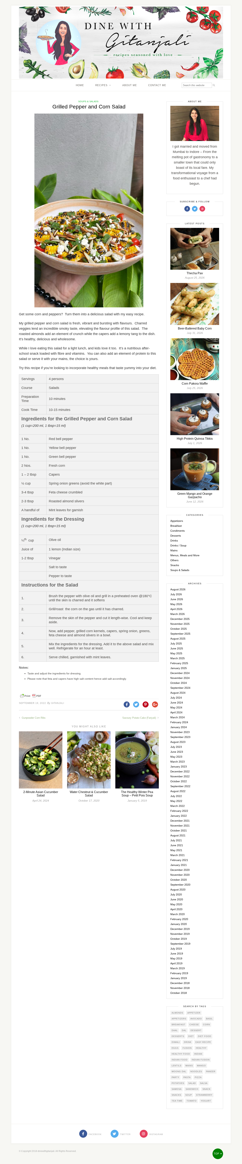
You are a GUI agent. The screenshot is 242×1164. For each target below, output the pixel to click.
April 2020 (176, 909)
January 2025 (178, 668)
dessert (196, 1030)
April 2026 (176, 609)
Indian (198, 1054)
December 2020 (180, 869)
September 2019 (180, 943)
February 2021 (179, 860)
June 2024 (176, 702)
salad (192, 1083)
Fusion (187, 1048)
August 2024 (177, 692)
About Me (129, 85)
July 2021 (176, 840)
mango (201, 1065)
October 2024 (178, 682)
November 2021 (180, 825)
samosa (177, 1089)
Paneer (210, 1071)
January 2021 (178, 864)
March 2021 (177, 855)
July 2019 (176, 948)
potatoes (178, 1083)
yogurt (206, 1101)
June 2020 (176, 899)
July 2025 (176, 643)
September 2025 (180, 633)
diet (191, 1036)
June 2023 (176, 751)
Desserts (175, 535)
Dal (184, 1030)
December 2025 (180, 618)
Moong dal (179, 1071)
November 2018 (180, 987)
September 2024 (180, 687)
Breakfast (176, 525)
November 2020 (180, 874)
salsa (203, 1083)
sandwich (192, 1089)
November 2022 (180, 776)
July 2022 (176, 796)
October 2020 (178, 879)
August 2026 (177, 589)
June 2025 (176, 648)
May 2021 (176, 850)
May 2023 (176, 756)
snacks (176, 1095)
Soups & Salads (88, 101)
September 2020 (180, 884)
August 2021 (177, 835)
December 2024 (180, 673)
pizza (198, 1077)
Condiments (177, 530)
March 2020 (177, 914)
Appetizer (193, 1013)
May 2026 (176, 604)
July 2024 (176, 697)
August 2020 (177, 889)
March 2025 (177, 658)
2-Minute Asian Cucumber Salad (40, 793)
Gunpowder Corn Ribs (33, 717)
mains (189, 1065)
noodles (196, 1071)
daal (175, 1030)
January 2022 (178, 815)
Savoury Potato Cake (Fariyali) (139, 717)
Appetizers (176, 520)
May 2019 (176, 958)
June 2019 (176, 953)
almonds (177, 1013)
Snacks (174, 565)
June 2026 (176, 599)
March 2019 (177, 968)
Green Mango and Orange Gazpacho (194, 495)
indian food (180, 1060)
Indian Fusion (201, 1060)
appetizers (179, 1019)
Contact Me (157, 85)
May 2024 (176, 707)
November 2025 (180, 623)
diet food (204, 1036)
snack (206, 1089)
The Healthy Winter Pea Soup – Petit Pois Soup (137, 793)
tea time (177, 1101)
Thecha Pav (195, 273)
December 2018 (180, 983)
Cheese (194, 1024)
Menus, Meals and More (184, 555)
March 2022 (177, 805)
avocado (196, 1019)
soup (188, 1095)
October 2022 (178, 781)
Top (217, 1153)
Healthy (201, 1048)
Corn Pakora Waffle (195, 383)
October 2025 (178, 628)
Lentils (176, 1065)
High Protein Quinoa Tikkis (195, 438)
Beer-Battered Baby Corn (195, 328)
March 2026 (177, 614)
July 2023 (176, 746)
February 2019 (179, 973)
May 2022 (176, 800)
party (175, 1077)
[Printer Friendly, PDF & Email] (30, 695)
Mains (174, 550)
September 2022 (180, 786)
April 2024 (176, 712)
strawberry (204, 1095)
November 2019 (180, 933)
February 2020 (179, 919)
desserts (178, 1036)
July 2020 (176, 894)
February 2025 (179, 663)
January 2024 (178, 727)
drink (187, 1042)
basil (209, 1019)
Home (80, 85)
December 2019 (180, 928)
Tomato (192, 1101)
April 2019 (176, 963)
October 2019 (178, 938)
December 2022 (180, 771)
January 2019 (178, 978)
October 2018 (178, 992)
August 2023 (177, 741)
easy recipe (203, 1042)
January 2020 (178, 924)
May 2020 (176, 904)
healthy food (181, 1054)
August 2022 (177, 791)
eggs (175, 1048)
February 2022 (179, 810)
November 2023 (180, 732)
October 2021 (178, 830)
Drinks (174, 540)
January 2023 (178, 766)
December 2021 (180, 820)
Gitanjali (57, 703)
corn (206, 1024)
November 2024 (180, 677)
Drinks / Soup (178, 545)
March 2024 (177, 717)
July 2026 (176, 594)
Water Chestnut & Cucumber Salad (89, 793)
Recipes (101, 85)
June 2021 (176, 845)
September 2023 (180, 737)
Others (174, 560)
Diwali (176, 1042)
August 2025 (177, 638)
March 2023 (177, 761)
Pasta (187, 1077)
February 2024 (179, 722)
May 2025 (176, 653)
